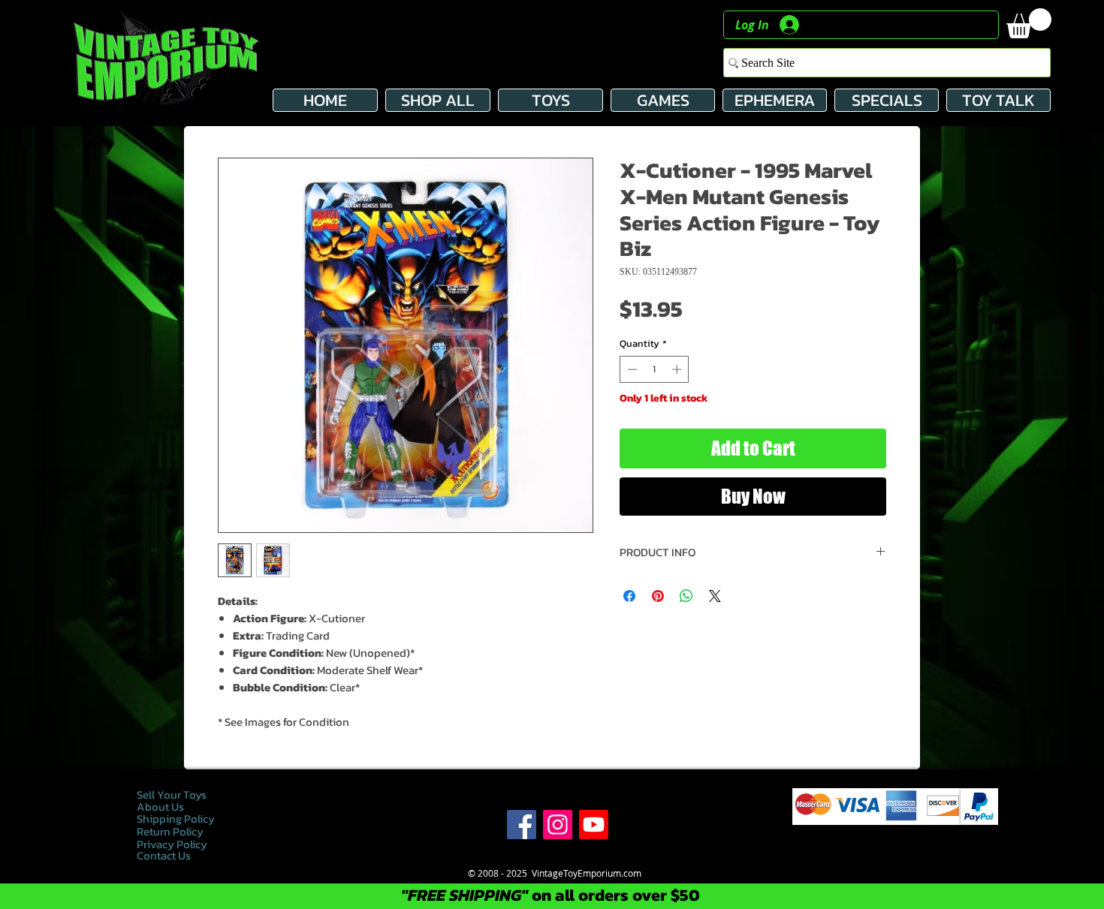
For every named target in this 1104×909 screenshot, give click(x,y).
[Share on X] (715, 596)
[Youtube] (593, 824)
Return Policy (170, 831)
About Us (160, 806)
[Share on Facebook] (629, 596)
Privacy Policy (173, 844)
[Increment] (678, 369)
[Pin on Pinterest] (658, 596)
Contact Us (164, 855)
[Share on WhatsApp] (686, 596)
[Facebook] (521, 824)
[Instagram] (557, 824)
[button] (1028, 23)
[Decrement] (631, 369)
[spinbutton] (654, 369)
